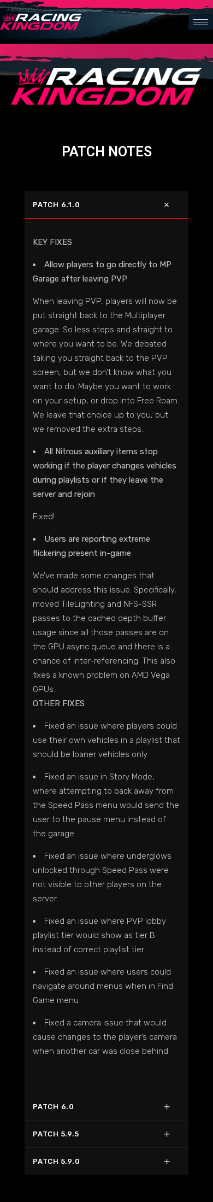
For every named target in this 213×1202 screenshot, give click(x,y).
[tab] (106, 204)
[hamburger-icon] (200, 22)
